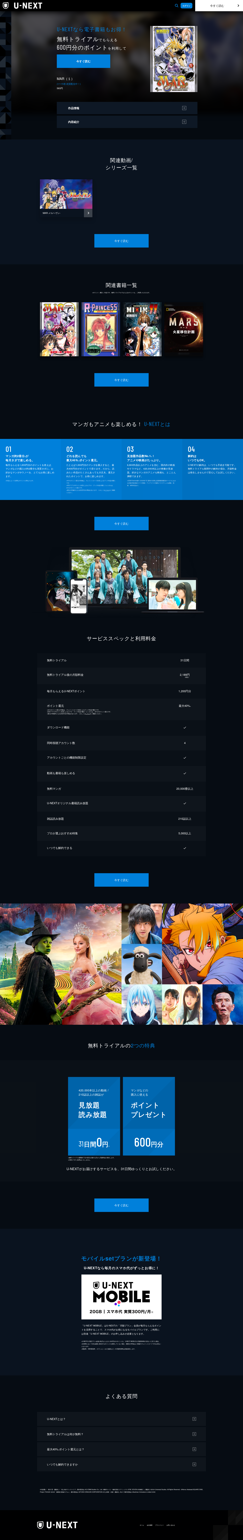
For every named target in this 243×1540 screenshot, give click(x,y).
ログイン (186, 5)
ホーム (142, 1525)
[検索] (176, 5)
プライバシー (159, 1525)
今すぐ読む (217, 6)
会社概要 (149, 1525)
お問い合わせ (170, 1525)
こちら (107, 490)
